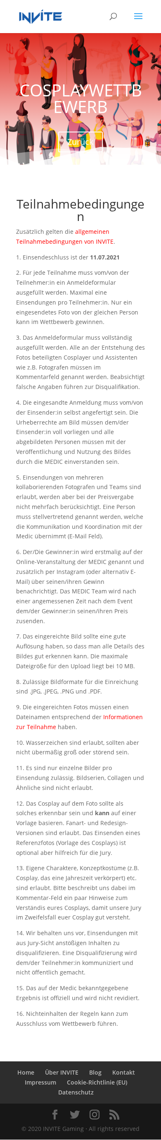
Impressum (40, 1082)
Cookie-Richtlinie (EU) (97, 1082)
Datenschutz (76, 1092)
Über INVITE (61, 1072)
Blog (95, 1072)
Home (25, 1072)
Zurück (80, 141)
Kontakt (123, 1072)
